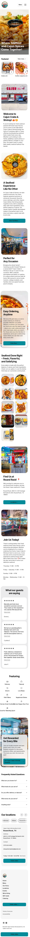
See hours (22, 856)
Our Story (6, 886)
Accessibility (6, 914)
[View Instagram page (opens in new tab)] (6, 923)
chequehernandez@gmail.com (12, 849)
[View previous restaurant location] (21, 814)
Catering (5, 898)
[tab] (5, 821)
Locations (6, 888)
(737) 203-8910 (7, 846)
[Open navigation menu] (25, 4)
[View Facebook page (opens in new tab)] (4, 923)
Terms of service (7, 911)
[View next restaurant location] (25, 814)
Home (4, 881)
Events (5, 891)
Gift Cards (6, 896)
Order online (14, 861)
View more (7, 612)
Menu (20, 5)
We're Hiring (6, 893)
